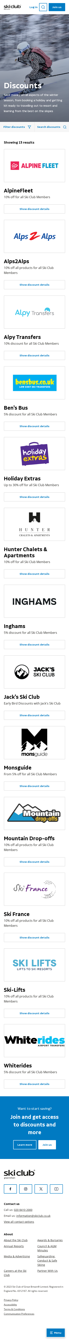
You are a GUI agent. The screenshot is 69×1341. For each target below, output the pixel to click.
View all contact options (19, 1222)
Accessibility (10, 1304)
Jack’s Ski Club (22, 697)
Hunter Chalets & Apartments (25, 552)
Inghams (14, 626)
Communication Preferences (19, 1313)
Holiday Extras (22, 478)
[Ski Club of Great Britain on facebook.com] (10, 1189)
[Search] (43, 7)
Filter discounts (14, 127)
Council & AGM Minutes (47, 1248)
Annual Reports (14, 1246)
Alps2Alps (16, 261)
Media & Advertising (17, 1256)
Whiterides (18, 1065)
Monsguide (17, 767)
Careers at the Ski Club (15, 1273)
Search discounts (48, 127)
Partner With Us (47, 1271)
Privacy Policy (11, 1299)
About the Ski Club (16, 1240)
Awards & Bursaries (50, 1240)
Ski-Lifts (14, 990)
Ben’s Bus (16, 407)
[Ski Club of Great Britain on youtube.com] (56, 1189)
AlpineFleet (18, 190)
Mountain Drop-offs (29, 838)
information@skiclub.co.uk (33, 1216)
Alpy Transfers (22, 337)
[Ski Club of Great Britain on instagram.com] (25, 1189)
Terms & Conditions (14, 1309)
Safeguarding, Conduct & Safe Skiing (47, 1260)
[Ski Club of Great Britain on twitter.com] (41, 1189)
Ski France (17, 914)
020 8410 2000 (23, 1210)
